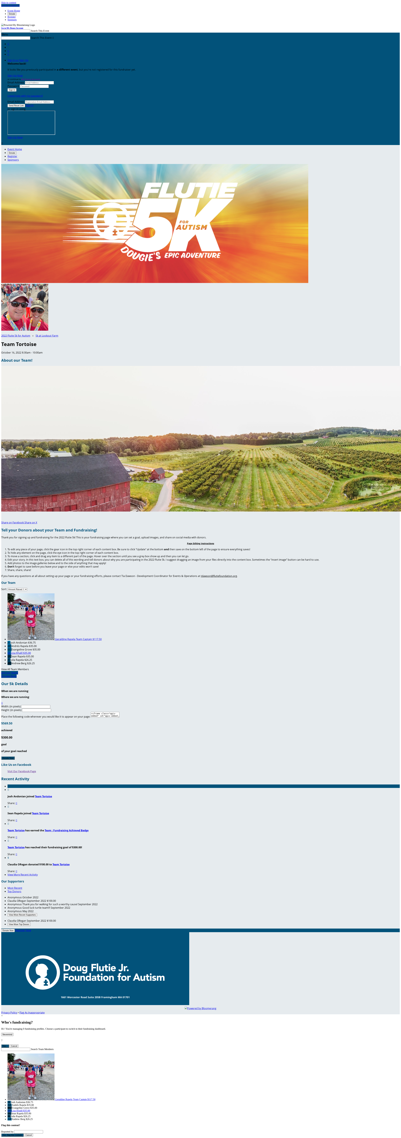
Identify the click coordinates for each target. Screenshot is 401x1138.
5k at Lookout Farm (47, 335)
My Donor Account (30, 79)
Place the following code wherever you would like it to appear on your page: (45, 716)
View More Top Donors (19, 924)
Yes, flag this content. (12, 1135)
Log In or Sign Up (10, 5)
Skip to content (8, 2)
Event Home (14, 10)
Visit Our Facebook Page (22, 771)
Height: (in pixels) (11, 710)
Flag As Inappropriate (32, 1012)
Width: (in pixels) (11, 706)
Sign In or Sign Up (18, 60)
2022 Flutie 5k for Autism (15, 335)
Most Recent (15, 888)
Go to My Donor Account (12, 28)
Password (13, 86)
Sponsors (12, 19)
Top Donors (14, 891)
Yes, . (5, 1046)
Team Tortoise (43, 796)
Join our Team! (9, 672)
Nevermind (7, 1034)
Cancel (14, 1046)
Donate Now (8, 758)
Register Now (23, 930)
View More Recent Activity (23, 874)
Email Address (16, 82)
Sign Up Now (15, 75)
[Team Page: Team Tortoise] (24, 329)
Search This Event (40, 30)
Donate (12, 14)
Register (12, 17)
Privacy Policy (9, 1012)
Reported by (7, 1131)
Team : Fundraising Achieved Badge (67, 830)
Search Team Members (42, 1049)
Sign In (30, 105)
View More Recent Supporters (22, 915)
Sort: (4, 589)
